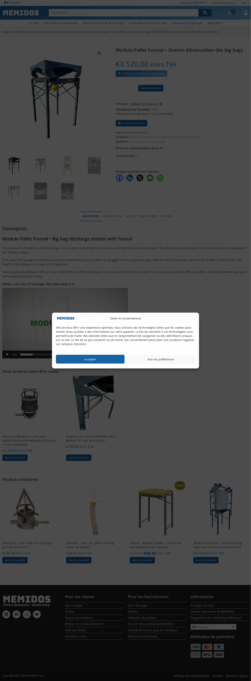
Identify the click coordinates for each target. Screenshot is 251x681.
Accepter (90, 359)
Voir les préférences (160, 359)
